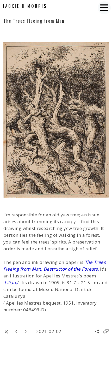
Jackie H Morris (25, 6)
